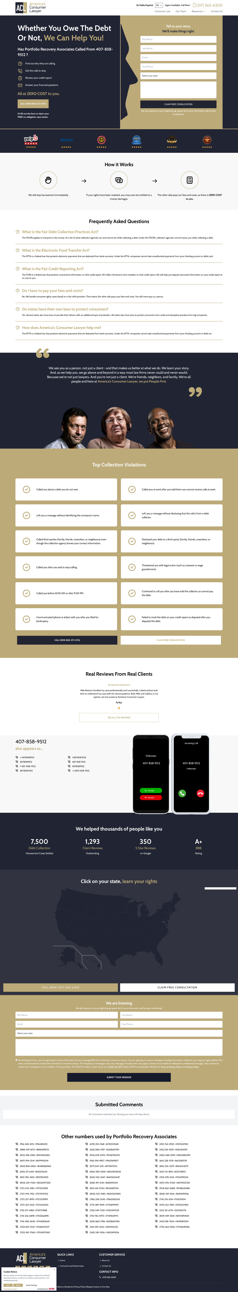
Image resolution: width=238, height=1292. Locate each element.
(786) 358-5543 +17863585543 (105, 1199)
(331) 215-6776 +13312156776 (172, 1210)
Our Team (181, 11)
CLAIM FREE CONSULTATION (171, 640)
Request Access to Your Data (98, 1287)
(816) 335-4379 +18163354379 (173, 1166)
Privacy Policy (192, 1066)
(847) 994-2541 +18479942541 (34, 1160)
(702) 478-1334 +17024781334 (173, 1177)
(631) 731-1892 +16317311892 (172, 1171)
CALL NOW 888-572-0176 (33, 103)
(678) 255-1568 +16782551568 (104, 1144)
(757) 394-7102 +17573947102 (34, 1193)
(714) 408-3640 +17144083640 (35, 1221)
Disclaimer (69, 1287)
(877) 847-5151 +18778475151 (103, 1166)
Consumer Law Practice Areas (72, 1266)
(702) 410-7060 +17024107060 (35, 1232)
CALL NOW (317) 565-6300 (60, 987)
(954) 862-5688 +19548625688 (174, 1188)
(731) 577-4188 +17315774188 (33, 1210)
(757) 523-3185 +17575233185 (34, 1188)
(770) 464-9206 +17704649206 (174, 1227)
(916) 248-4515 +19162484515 (34, 1144)
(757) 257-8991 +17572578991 (34, 1199)
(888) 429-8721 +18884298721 (34, 1149)
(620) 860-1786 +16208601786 (105, 1221)
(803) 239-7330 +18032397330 (35, 1182)
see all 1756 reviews (119, 717)
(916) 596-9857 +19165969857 (104, 1160)
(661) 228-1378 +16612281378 (173, 1160)
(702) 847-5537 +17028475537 (34, 1227)
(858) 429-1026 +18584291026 (174, 1193)
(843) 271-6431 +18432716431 (33, 1171)
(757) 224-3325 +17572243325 (34, 1205)
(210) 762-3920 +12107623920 (173, 1144)
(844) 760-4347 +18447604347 (105, 1177)
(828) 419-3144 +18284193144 (104, 1182)
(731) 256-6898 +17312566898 (34, 1216)
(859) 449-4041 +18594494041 (174, 1216)
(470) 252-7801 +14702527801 (173, 1205)
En (157, 5)
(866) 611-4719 (115, 1066)
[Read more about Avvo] (31, 141)
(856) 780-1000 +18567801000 (105, 1171)
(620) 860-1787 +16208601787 (104, 1149)
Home (62, 1260)
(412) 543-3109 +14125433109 (173, 1149)
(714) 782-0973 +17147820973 (104, 1216)
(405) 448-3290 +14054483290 (174, 1155)
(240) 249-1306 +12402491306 (104, 1232)
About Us (105, 1260)
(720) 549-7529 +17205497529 (104, 1210)
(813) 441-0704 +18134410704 (104, 1188)
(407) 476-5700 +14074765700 (174, 1182)
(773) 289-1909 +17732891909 (104, 1205)
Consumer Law (162, 11)
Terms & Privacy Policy (171, 1066)
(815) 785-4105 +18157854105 (34, 1177)
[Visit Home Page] (31, 7)
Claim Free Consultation (177, 987)
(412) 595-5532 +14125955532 (104, 1227)
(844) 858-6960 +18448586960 (35, 1166)
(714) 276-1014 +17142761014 (172, 1199)
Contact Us (217, 11)
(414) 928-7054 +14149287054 (173, 1221)
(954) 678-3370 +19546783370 (105, 1155)
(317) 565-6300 (209, 5)
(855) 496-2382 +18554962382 (35, 1155)
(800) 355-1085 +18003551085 (105, 1193)
